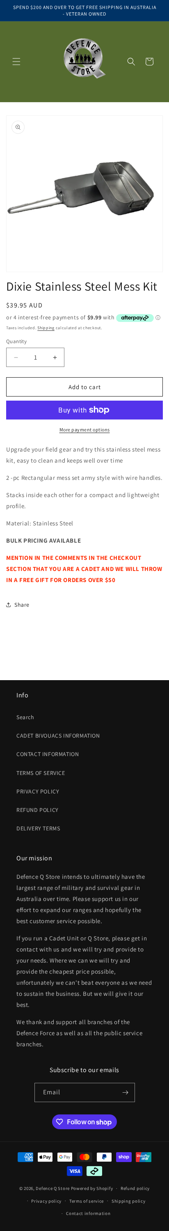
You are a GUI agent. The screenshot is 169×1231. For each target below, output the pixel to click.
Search (25, 717)
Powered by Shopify (92, 1188)
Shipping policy (129, 1201)
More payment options (84, 429)
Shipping (46, 327)
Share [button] (22, 604)
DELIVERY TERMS (38, 828)
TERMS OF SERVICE (40, 773)
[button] (16, 62)
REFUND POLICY (37, 810)
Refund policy (135, 1188)
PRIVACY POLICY (37, 791)
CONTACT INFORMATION (47, 754)
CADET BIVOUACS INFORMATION (58, 735)
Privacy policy (46, 1201)
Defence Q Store (53, 1188)
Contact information (88, 1213)
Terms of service (86, 1201)
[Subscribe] (125, 1092)
